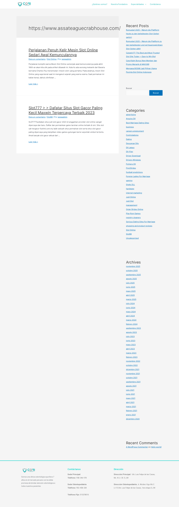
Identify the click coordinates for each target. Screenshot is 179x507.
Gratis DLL (130, 184)
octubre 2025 (132, 270)
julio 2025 (130, 283)
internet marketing (134, 193)
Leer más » (33, 84)
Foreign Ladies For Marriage (138, 176)
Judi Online (131, 197)
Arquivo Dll (131, 118)
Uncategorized (132, 238)
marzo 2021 (131, 406)
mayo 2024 (131, 312)
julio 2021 (130, 390)
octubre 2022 (132, 365)
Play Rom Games (133, 213)
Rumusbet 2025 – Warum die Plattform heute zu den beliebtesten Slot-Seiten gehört (142, 33)
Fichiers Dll (131, 164)
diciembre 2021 (132, 369)
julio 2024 (130, 303)
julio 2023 (130, 336)
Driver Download (133, 156)
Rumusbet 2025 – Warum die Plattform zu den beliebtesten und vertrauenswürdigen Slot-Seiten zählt (144, 45)
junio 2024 (130, 307)
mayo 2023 (131, 344)
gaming (129, 180)
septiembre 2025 (133, 275)
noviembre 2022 (133, 361)
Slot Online (52, 59)
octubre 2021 (131, 377)
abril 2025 (130, 295)
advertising (131, 114)
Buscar (129, 88)
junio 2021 (130, 394)
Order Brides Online (134, 209)
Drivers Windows (133, 160)
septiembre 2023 (133, 328)
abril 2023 (130, 349)
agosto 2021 (131, 386)
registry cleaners (133, 217)
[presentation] (145, 4)
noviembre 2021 (133, 373)
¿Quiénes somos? (99, 4)
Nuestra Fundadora (119, 4)
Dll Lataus (130, 147)
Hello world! (156, 447)
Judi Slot (130, 201)
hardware (130, 189)
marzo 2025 (131, 299)
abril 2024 (130, 316)
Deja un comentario (37, 59)
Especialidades (137, 4)
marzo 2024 (131, 320)
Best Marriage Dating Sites (137, 123)
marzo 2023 (131, 353)
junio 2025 (130, 287)
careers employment (135, 131)
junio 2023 (130, 340)
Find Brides (131, 168)
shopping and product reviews (139, 226)
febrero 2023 (131, 357)
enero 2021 (131, 415)
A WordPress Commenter (137, 447)
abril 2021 (130, 402)
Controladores (132, 135)
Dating (129, 139)
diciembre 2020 (133, 419)
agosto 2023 (131, 332)
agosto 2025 (131, 279)
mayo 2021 (130, 398)
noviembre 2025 (133, 266)
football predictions (134, 172)
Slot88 (50, 117)
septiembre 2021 (133, 382)
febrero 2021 (131, 410)
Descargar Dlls (132, 143)
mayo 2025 (131, 291)
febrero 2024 (131, 324)
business (130, 127)
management (131, 205)
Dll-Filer (129, 151)
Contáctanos (155, 4)
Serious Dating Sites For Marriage (140, 222)
